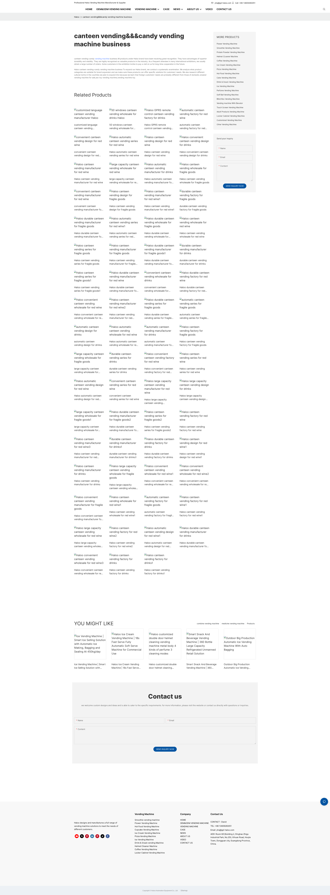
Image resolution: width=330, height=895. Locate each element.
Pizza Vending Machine (145, 836)
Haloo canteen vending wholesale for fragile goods (194, 181)
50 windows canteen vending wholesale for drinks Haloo (121, 126)
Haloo (76, 17)
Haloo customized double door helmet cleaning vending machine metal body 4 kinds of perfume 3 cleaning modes (164, 666)
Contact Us (217, 814)
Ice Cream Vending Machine (147, 833)
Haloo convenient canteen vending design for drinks (194, 154)
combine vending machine (208, 623)
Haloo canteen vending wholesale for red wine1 (122, 514)
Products (251, 623)
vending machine (102, 59)
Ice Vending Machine (144, 839)
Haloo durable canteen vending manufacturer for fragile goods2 (123, 428)
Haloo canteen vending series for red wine (192, 370)
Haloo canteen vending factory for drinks (122, 572)
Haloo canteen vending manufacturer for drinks (87, 483)
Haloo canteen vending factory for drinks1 (157, 572)
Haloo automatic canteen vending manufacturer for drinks (158, 181)
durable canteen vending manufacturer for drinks (193, 262)
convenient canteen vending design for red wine (86, 154)
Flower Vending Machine (146, 823)
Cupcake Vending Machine (147, 829)
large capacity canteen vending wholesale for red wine (123, 181)
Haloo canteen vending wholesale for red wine (192, 235)
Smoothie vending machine (147, 820)
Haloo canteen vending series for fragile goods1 (87, 289)
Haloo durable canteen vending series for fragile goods (157, 316)
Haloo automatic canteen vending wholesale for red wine (123, 343)
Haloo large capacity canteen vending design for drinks (193, 397)
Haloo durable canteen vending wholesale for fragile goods (156, 235)
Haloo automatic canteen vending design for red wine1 (158, 544)
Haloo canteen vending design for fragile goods (122, 208)
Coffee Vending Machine (146, 849)
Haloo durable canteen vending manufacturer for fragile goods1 (158, 262)
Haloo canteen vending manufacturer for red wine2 (122, 316)
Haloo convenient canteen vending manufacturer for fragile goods (88, 517)
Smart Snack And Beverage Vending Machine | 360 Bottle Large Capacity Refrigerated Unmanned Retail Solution (201, 666)
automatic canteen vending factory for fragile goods (158, 514)
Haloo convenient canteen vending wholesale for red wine (88, 316)
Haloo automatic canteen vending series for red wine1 (123, 235)
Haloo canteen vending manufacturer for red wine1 (159, 208)
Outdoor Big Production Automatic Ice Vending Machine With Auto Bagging (239, 666)
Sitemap (184, 890)
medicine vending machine (233, 623)
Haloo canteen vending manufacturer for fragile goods (122, 262)
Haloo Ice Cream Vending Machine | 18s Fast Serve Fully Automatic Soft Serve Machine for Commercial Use (127, 666)
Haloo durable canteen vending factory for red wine (192, 289)
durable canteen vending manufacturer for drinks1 (122, 455)
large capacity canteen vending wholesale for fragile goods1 (86, 428)
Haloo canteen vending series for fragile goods (86, 262)
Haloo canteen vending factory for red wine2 (122, 544)
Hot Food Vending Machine (147, 826)
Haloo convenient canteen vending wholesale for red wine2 (194, 483)
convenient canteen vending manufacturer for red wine (88, 208)
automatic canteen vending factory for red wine (192, 126)
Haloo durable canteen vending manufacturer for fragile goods (88, 235)
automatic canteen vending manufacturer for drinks (158, 343)
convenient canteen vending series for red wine (124, 397)
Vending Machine (144, 814)
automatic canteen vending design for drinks (88, 343)
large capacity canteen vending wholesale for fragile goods (86, 370)
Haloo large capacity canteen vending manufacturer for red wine (158, 401)
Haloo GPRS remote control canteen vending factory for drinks (157, 126)
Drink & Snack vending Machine (149, 843)
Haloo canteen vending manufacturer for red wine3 (86, 455)
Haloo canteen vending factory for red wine (192, 428)
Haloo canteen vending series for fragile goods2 (157, 428)
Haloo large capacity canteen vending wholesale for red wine (89, 544)
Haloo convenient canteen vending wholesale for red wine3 (88, 572)
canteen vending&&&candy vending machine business (107, 17)
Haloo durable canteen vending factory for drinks (158, 455)
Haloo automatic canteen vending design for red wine (88, 397)
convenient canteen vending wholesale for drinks (156, 289)
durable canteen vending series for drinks (122, 370)
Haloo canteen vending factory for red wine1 (192, 514)
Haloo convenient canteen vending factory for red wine (158, 370)
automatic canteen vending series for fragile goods (193, 316)
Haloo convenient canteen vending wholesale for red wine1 (158, 483)
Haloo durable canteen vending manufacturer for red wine (123, 289)
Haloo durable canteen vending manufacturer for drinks (194, 544)
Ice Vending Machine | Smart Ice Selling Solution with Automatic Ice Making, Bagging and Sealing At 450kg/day (90, 666)
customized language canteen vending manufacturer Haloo (85, 126)
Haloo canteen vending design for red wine (157, 154)
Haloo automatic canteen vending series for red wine (124, 154)
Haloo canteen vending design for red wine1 (192, 455)
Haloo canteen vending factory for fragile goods (193, 343)
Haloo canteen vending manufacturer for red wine (88, 181)
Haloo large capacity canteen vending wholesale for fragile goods (124, 486)
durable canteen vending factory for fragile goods (193, 208)
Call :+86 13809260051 (245, 3)
